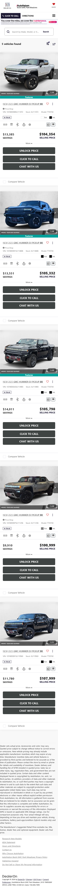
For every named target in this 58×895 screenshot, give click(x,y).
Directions (28, 16)
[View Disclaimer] (30, 125)
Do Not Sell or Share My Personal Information (22, 864)
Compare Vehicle (16, 181)
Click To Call (29, 159)
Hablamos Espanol (10, 860)
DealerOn (21, 879)
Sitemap (29, 879)
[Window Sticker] (53, 125)
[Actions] (52, 104)
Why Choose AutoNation (12, 853)
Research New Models (12, 838)
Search (46, 31)
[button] (11, 16)
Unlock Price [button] (29, 150)
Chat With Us (29, 166)
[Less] (29, 143)
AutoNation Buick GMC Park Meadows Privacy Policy (24, 857)
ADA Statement (8, 842)
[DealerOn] (9, 876)
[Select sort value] (53, 44)
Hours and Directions (11, 846)
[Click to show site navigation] (54, 15)
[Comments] (48, 125)
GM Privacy (37, 879)
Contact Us (7, 849)
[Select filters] (48, 44)
